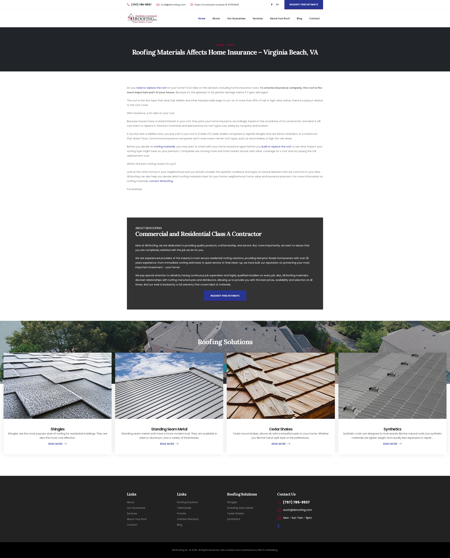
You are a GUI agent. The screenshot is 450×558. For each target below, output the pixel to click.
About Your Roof (280, 18)
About (216, 18)
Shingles (232, 502)
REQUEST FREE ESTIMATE (304, 4)
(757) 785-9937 (296, 502)
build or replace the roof (276, 146)
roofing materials (164, 146)
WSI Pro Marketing (268, 549)
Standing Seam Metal (240, 508)
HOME (220, 45)
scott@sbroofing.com (173, 4)
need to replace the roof (151, 88)
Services (258, 18)
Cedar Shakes (235, 513)
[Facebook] (271, 4)
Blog (299, 18)
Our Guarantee (236, 18)
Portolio (181, 513)
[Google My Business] (277, 4)
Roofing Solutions (187, 502)
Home (201, 18)
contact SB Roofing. (161, 181)
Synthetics (233, 519)
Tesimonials (184, 508)
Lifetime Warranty (188, 519)
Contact (314, 18)
